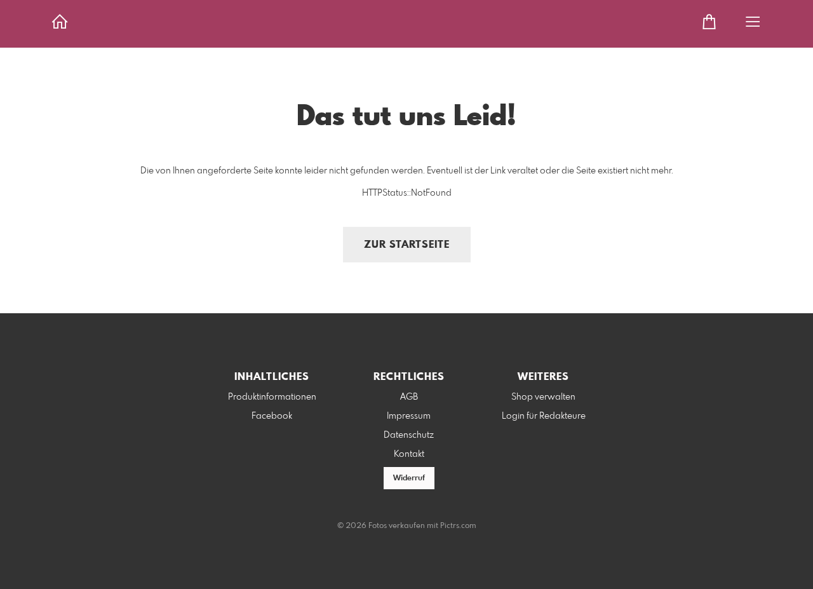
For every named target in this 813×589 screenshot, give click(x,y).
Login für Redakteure (544, 416)
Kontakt (409, 454)
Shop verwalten (543, 397)
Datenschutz (409, 435)
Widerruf (409, 478)
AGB (409, 397)
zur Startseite (407, 245)
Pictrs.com (458, 526)
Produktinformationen (272, 397)
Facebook (272, 416)
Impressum (409, 416)
